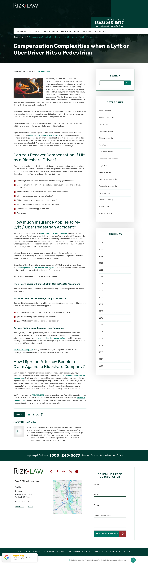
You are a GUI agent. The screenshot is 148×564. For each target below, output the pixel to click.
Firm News (103, 145)
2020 (101, 284)
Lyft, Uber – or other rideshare (53, 233)
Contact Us (100, 31)
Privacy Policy (100, 552)
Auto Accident (43, 71)
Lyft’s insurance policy (23, 350)
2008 (101, 366)
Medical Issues (105, 172)
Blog (76, 31)
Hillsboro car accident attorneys (43, 135)
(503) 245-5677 (109, 22)
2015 (101, 318)
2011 (101, 345)
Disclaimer (114, 552)
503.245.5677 (38, 395)
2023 (101, 263)
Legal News (103, 165)
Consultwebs (79, 560)
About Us (21, 31)
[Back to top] (133, 560)
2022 (101, 270)
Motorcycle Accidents (108, 179)
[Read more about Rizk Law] (19, 427)
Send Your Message (107, 533)
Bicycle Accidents (106, 118)
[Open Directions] (67, 481)
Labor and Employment (108, 159)
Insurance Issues (106, 152)
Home (16, 37)
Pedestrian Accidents (108, 186)
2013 (101, 332)
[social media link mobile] (50, 471)
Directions (19, 507)
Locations (66, 31)
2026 (101, 243)
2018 (101, 297)
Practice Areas (50, 31)
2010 (101, 352)
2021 (101, 277)
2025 (101, 249)
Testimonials (87, 31)
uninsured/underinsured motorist (52, 338)
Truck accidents (105, 213)
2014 (101, 325)
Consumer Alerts (106, 131)
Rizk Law (30, 421)
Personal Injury (105, 193)
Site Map (125, 552)
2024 (101, 256)
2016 (101, 311)
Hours (30, 507)
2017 (101, 304)
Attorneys (34, 31)
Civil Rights (103, 124)
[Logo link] (28, 9)
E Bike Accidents (106, 138)
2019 (101, 291)
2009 (101, 359)
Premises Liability (106, 200)
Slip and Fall (104, 207)
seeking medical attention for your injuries (36, 268)
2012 (101, 338)
